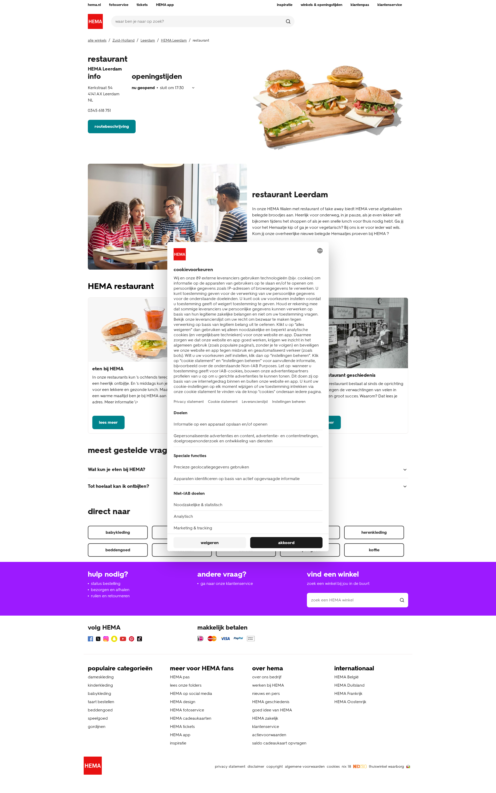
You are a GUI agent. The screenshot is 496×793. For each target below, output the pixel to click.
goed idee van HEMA (272, 710)
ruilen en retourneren (110, 595)
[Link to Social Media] (90, 639)
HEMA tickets (182, 726)
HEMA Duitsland (349, 685)
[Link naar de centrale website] (95, 21)
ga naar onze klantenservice (226, 583)
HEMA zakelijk (265, 718)
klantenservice (265, 726)
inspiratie (178, 743)
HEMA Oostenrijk (350, 701)
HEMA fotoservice (187, 710)
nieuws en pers (266, 693)
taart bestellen (101, 701)
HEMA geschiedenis (270, 701)
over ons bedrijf (266, 676)
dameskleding (101, 676)
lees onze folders (186, 685)
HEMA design (182, 701)
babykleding (118, 532)
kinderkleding (100, 685)
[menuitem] (94, 5)
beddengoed (117, 549)
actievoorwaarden (269, 734)
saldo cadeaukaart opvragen (279, 743)
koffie (374, 549)
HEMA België (346, 676)
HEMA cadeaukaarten (190, 718)
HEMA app (180, 734)
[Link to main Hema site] (94, 766)
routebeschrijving (112, 126)
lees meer (108, 422)
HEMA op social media (191, 693)
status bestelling (105, 583)
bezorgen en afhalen (110, 589)
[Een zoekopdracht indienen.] (288, 21)
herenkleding (374, 532)
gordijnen (96, 726)
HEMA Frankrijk (348, 693)
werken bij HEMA (268, 685)
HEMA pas (180, 676)
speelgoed (98, 718)
